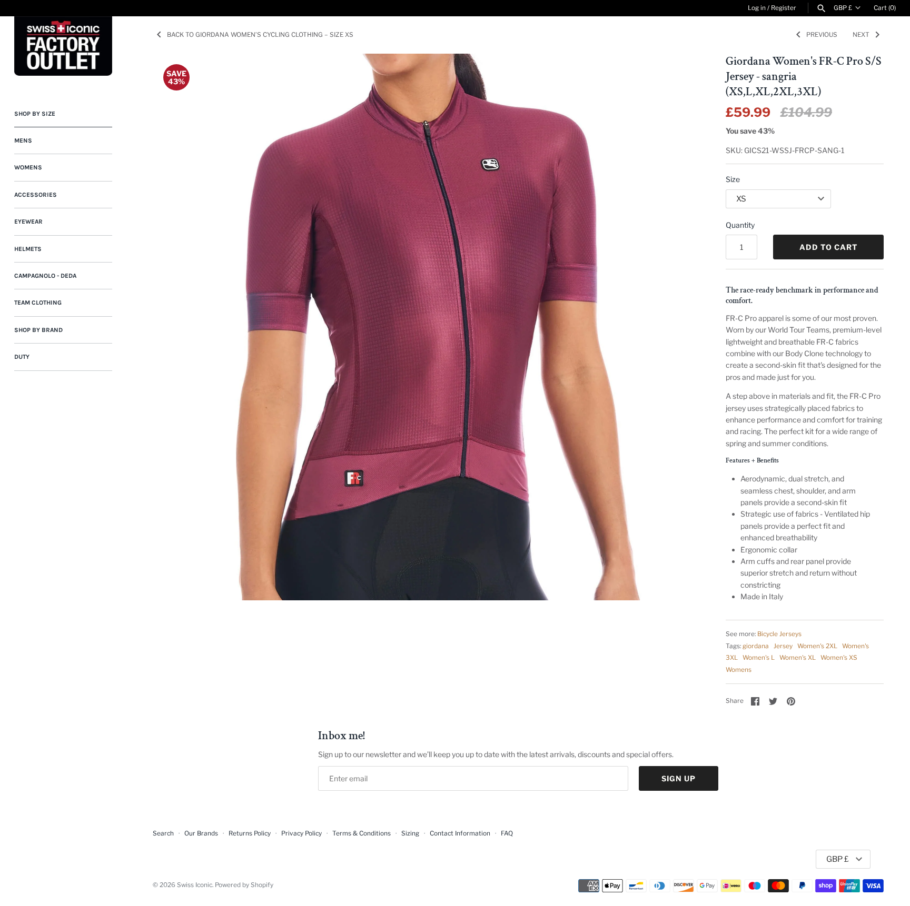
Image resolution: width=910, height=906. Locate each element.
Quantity (740, 224)
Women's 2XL (817, 646)
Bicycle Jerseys (779, 634)
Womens (738, 669)
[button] (752, 460)
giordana (756, 646)
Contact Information (460, 833)
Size (733, 179)
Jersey (783, 646)
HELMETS (28, 249)
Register (783, 8)
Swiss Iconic (194, 885)
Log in (757, 8)
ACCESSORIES (35, 194)
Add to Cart (828, 247)
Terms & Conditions (361, 833)
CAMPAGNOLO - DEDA (45, 275)
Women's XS (838, 657)
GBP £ (843, 8)
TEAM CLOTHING (38, 302)
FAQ (507, 833)
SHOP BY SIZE (34, 113)
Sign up (678, 778)
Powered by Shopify (244, 885)
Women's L (759, 657)
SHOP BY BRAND (38, 330)
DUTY (21, 356)
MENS (23, 140)
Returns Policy (250, 833)
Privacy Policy (301, 833)
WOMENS (28, 167)
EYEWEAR (28, 221)
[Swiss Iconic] (63, 46)
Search (163, 833)
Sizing (410, 833)
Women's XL (797, 657)
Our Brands (201, 833)
